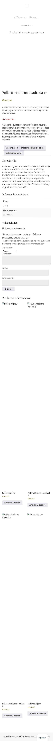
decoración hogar (18, 131)
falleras (36, 131)
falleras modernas (40, 134)
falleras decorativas (22, 134)
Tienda (12, 32)
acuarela (42, 125)
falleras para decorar (11, 137)
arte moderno (23, 128)
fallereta (25, 137)
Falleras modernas (20, 125)
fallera (30, 131)
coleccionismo (37, 128)
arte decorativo (9, 128)
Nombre (5, 268)
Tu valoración (7, 254)
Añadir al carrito (12, 502)
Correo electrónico (8, 278)
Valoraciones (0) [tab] (14, 153)
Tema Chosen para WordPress (16, 736)
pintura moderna (37, 137)
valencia (6, 140)
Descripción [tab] (12, 148)
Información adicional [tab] (32, 148)
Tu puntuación (7, 248)
